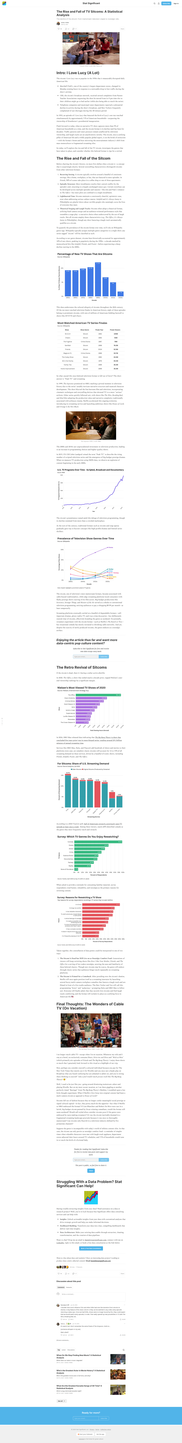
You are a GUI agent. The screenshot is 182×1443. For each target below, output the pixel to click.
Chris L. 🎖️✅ (65, 1324)
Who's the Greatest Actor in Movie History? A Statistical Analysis (80, 1371)
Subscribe (166, 3)
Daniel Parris (65, 22)
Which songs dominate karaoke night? (69, 1391)
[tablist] (64, 1287)
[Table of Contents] (2, 721)
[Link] (53, 72)
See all (60, 1401)
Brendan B (64, 1305)
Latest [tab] (64, 1350)
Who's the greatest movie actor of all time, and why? (73, 1376)
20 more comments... (62, 1340)
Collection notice (105, 1429)
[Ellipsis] (124, 1304)
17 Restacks (79, 1267)
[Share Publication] (159, 3)
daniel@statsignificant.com (95, 1240)
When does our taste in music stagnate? (69, 1360)
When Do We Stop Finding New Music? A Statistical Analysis (78, 1356)
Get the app (100, 1434)
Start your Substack (86, 1434)
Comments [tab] (61, 1287)
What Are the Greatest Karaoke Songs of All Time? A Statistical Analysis (79, 1387)
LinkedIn (60, 1242)
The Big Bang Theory (103, 737)
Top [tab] (59, 1350)
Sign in (176, 3)
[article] (91, 1360)
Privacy (92, 1429)
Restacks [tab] (69, 1287)
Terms (97, 1429)
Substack (81, 1439)
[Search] (154, 3)
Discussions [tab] (71, 1350)
